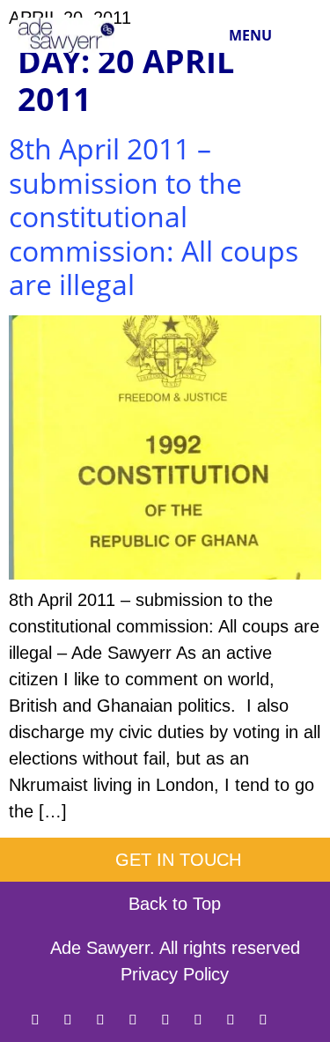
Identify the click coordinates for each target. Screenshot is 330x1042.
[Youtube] (230, 1019)
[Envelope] (296, 1019)
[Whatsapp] (198, 1019)
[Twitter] (35, 1019)
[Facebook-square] (68, 1019)
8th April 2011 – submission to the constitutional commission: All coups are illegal (153, 216)
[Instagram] (133, 1019)
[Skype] (263, 1019)
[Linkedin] (100, 1019)
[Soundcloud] (165, 1019)
